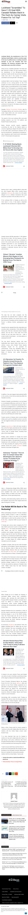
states (7, 528)
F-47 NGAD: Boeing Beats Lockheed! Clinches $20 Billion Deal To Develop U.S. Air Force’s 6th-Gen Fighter (21, 784)
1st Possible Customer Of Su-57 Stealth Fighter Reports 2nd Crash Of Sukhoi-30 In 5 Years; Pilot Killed (7, 784)
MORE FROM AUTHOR (17, 815)
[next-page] (4, 843)
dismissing (9, 193)
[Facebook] (7, 773)
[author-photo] (14, 799)
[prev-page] (2, 843)
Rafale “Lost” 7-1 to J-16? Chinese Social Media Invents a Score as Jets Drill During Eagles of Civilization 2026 (14, 862)
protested (19, 445)
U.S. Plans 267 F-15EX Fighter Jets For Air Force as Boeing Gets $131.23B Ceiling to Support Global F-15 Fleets (13, 868)
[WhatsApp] (13, 773)
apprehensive (9, 426)
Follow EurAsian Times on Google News (12, 761)
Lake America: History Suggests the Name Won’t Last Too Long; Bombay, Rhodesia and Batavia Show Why (14, 854)
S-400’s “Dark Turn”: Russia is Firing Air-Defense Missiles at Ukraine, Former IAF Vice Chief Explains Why (14, 858)
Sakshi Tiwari (5, 19)
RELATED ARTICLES (6, 815)
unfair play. (4, 521)
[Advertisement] (14, 40)
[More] (16, 23)
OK (25, 913)
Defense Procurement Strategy (14, 109)
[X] (10, 773)
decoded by (11, 624)
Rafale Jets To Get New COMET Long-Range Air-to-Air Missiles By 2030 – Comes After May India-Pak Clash (13, 850)
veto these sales (12, 551)
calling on (19, 683)
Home (2, 4)
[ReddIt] (16, 773)
